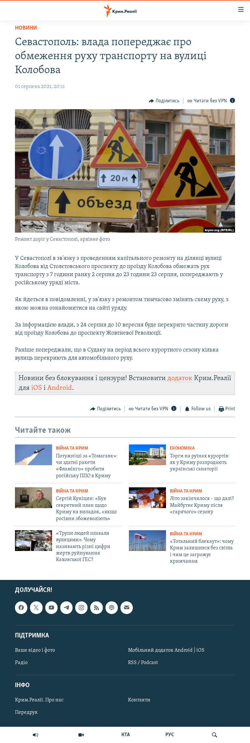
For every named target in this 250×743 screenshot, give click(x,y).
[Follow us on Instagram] (81, 607)
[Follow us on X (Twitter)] (36, 607)
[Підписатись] (126, 607)
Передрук (26, 712)
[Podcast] (111, 607)
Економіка (182, 448)
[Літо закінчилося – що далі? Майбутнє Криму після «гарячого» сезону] (147, 497)
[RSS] (96, 607)
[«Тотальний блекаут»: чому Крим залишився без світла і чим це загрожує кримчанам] (147, 540)
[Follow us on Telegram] (66, 607)
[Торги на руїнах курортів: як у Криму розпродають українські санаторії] (147, 454)
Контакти (139, 700)
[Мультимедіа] (81, 735)
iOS (36, 388)
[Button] (164, 101)
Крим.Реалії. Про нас (39, 700)
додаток (179, 378)
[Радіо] (35, 735)
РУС (169, 734)
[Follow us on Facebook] (21, 607)
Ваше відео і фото (35, 650)
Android (59, 388)
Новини (26, 28)
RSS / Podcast (143, 662)
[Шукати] (214, 735)
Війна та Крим (72, 448)
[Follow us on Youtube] (51, 607)
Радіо (21, 662)
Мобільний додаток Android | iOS (166, 650)
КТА (125, 734)
